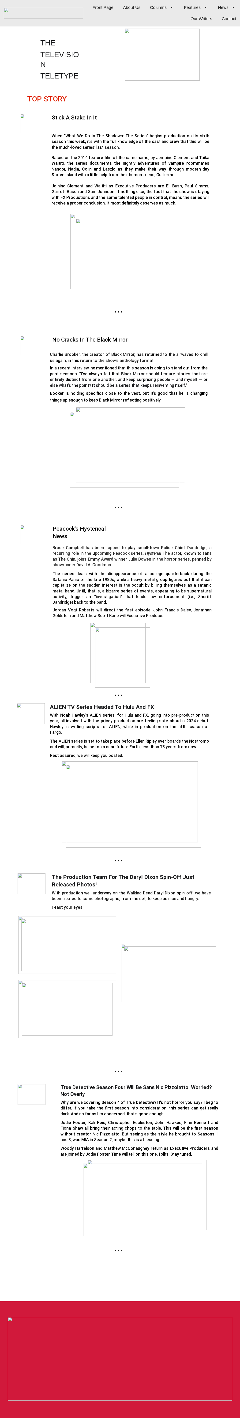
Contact (229, 18)
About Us (131, 7)
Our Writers (201, 18)
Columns (158, 7)
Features (192, 7)
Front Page (103, 7)
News (223, 7)
